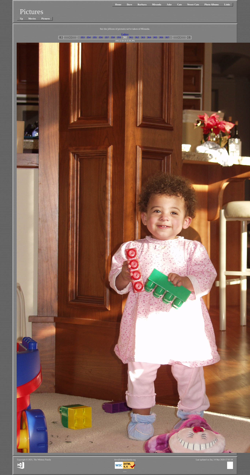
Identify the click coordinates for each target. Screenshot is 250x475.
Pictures (45, 18)
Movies (32, 18)
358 (113, 37)
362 (137, 37)
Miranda (156, 4)
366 (161, 37)
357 (107, 37)
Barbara (142, 4)
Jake (169, 4)
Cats (179, 4)
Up (21, 18)
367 (167, 37)
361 (131, 37)
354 (89, 37)
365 (155, 37)
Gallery (125, 34)
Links (227, 4)
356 (101, 37)
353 (83, 37)
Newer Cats (193, 4)
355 (95, 37)
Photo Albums (211, 4)
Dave (129, 4)
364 (149, 37)
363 (143, 37)
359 (119, 37)
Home (118, 4)
